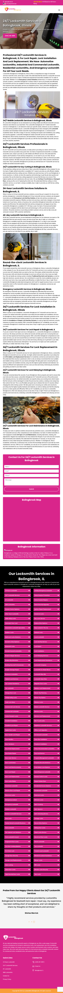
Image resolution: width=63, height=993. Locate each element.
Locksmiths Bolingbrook (31, 991)
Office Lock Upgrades (40, 730)
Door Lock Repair (10, 772)
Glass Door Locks (10, 869)
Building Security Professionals (14, 665)
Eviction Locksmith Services (13, 814)
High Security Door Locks (12, 874)
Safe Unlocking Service (41, 814)
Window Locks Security (41, 869)
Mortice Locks (38, 711)
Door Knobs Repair (10, 753)
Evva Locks (8, 818)
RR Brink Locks (38, 800)
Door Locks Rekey (10, 781)
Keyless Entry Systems (40, 623)
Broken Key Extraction (11, 660)
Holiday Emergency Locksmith (43, 590)
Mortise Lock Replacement (42, 716)
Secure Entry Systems (40, 823)
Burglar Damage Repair (12, 669)
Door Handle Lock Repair (12, 735)
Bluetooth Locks (10, 646)
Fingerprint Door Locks (12, 841)
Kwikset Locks (38, 632)
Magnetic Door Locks (40, 683)
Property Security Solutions (42, 762)
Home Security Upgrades (41, 604)
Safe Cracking (38, 804)
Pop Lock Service (39, 753)
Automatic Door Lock (11, 623)
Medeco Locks (38, 702)
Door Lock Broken (10, 762)
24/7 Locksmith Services (12, 595)
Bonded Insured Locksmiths (13, 651)
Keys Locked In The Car (41, 628)
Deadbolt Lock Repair (11, 725)
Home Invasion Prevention (42, 595)
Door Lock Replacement (12, 776)
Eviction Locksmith (10, 809)
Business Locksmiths (11, 674)
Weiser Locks (38, 860)
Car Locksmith (9, 688)
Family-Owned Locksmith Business (15, 823)
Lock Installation (39, 651)
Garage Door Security (11, 855)
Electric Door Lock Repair (12, 790)
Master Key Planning (40, 693)
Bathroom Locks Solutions (13, 637)
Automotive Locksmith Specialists (15, 628)
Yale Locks (37, 874)
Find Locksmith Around (12, 837)
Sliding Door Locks (39, 828)
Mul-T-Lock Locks (39, 721)
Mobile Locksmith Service (41, 707)
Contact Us (6, 976)
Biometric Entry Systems (12, 642)
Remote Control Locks (40, 776)
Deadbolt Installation (11, 721)
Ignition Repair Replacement (42, 609)
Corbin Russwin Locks (11, 716)
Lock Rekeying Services (41, 655)
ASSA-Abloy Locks (10, 618)
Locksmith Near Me (40, 674)
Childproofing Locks (11, 697)
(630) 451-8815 (10, 36)
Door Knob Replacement (12, 748)
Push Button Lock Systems (42, 767)
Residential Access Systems (42, 786)
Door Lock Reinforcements (13, 767)
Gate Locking (9, 865)
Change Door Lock (10, 693)
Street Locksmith (39, 841)
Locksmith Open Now (40, 679)
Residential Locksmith (40, 790)
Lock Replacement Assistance (43, 660)
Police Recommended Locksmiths (44, 748)
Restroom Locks (39, 795)
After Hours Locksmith (11, 614)
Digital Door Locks (10, 730)
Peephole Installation (40, 744)
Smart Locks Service (40, 832)
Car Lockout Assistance (12, 683)
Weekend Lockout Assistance (43, 855)
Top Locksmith (38, 846)
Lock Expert (37, 646)
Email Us (37, 966)
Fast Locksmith (9, 828)
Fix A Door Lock (9, 851)
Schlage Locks (38, 818)
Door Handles (9, 739)
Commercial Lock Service (12, 707)
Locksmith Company (40, 665)
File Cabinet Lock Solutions (13, 832)
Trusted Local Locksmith (41, 851)
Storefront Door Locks (40, 837)
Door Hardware (9, 744)
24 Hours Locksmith (11, 590)
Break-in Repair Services (12, 655)
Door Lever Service (10, 758)
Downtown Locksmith (11, 786)
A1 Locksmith (9, 600)
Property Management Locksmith (44, 758)
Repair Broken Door (40, 781)
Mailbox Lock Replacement (42, 688)
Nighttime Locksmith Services (43, 725)
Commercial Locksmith (12, 711)
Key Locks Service (39, 618)
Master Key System (39, 697)
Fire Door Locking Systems (13, 846)
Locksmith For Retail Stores (42, 669)
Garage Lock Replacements (13, 860)
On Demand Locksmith (41, 735)
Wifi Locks (37, 865)
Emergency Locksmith (11, 804)
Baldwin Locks (9, 632)
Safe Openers (38, 809)
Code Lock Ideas (10, 702)
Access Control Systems (12, 609)
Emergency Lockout (11, 800)
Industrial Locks (39, 614)
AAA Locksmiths (10, 604)
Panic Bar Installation (40, 739)
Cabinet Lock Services (11, 679)
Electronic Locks (10, 795)
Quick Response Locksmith (42, 772)
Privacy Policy (7, 979)
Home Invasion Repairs (41, 600)
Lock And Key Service (40, 642)
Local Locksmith (39, 637)
